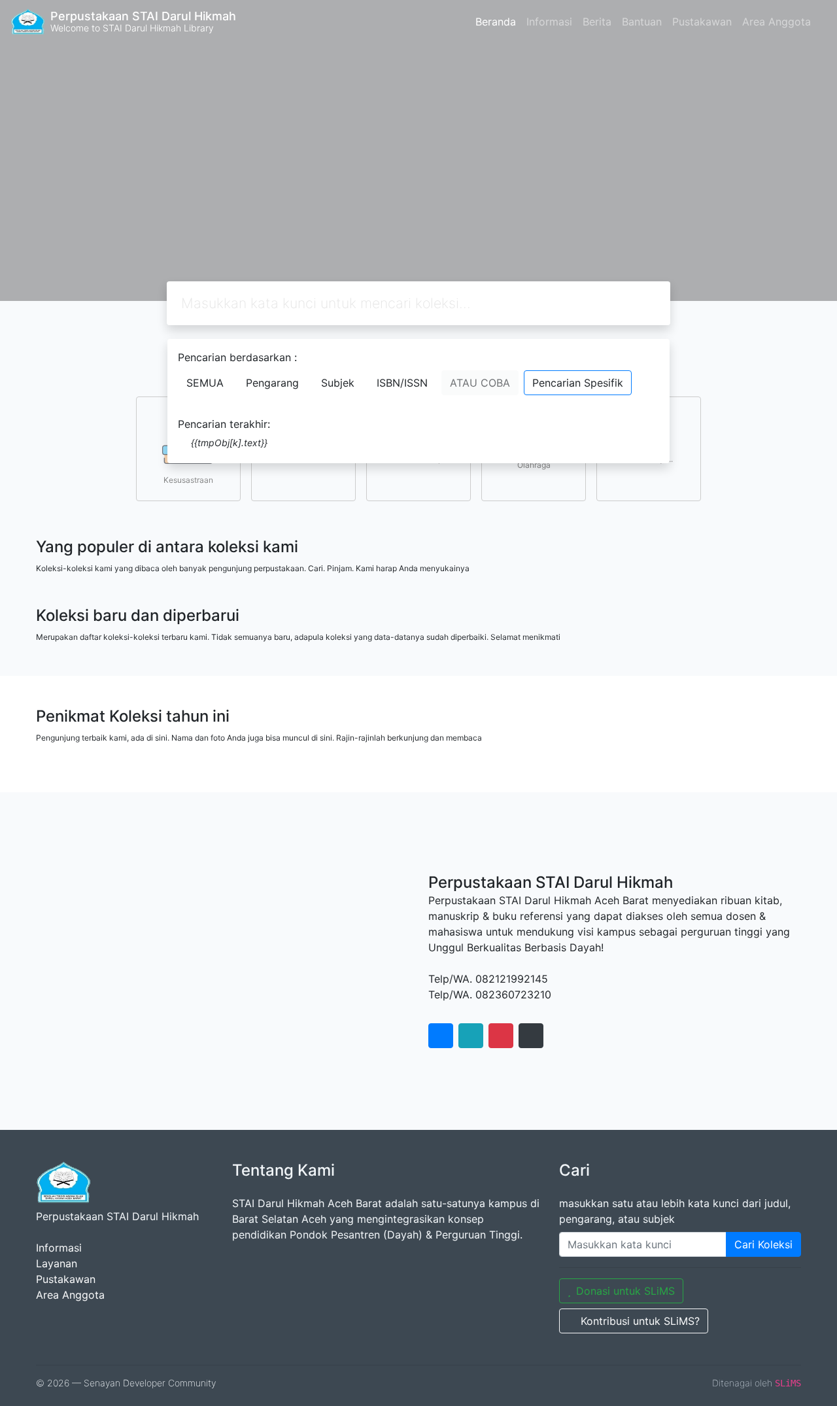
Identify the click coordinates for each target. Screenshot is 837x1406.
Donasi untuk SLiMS (625, 1290)
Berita (597, 21)
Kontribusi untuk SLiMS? (640, 1320)
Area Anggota (776, 21)
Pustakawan (702, 21)
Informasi (549, 21)
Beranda (495, 21)
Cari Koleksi (763, 1244)
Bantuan (642, 21)
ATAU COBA (480, 382)
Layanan (56, 1263)
